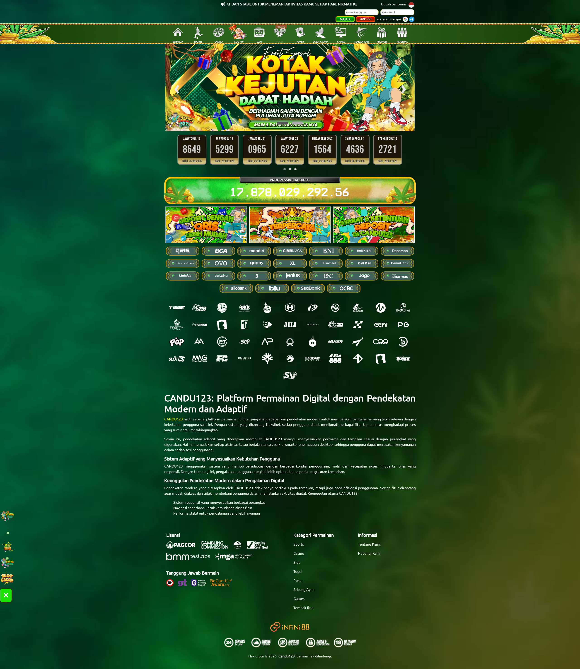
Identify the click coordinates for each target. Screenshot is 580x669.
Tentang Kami (369, 544)
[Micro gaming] (381, 307)
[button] (282, 123)
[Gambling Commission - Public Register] (217, 547)
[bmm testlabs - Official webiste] (190, 559)
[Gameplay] (403, 307)
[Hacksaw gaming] (313, 358)
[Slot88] (177, 358)
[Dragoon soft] (290, 358)
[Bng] (403, 341)
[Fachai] (222, 358)
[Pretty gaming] (177, 324)
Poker (298, 580)
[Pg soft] (403, 324)
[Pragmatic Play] (267, 307)
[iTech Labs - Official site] (240, 547)
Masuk (345, 19)
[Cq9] (381, 341)
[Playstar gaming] (358, 341)
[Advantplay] (267, 341)
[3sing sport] (245, 307)
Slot (296, 562)
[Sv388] (290, 375)
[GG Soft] (290, 307)
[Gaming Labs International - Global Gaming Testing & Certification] (259, 547)
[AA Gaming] (199, 341)
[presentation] (176, 87)
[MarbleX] (358, 324)
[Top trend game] (245, 324)
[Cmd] (199, 307)
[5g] (245, 341)
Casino (298, 553)
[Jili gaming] (290, 324)
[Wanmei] (335, 307)
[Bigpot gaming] (267, 324)
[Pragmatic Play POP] (177, 341)
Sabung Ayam (304, 589)
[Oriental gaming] (335, 324)
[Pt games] (222, 341)
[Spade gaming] (290, 341)
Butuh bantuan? (393, 4)
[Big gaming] (222, 324)
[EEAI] (381, 324)
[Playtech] (313, 307)
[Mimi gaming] (199, 358)
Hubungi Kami (369, 553)
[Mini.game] (199, 324)
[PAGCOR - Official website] (183, 547)
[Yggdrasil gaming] (267, 358)
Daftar (366, 19)
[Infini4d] (358, 358)
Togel (297, 571)
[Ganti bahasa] (411, 4)
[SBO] (177, 307)
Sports (298, 544)
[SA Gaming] (313, 324)
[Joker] (335, 341)
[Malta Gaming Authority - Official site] (236, 559)
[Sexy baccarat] (358, 307)
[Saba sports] (222, 307)
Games (298, 598)
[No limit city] (245, 358)
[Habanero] (313, 341)
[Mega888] (335, 358)
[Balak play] (381, 358)
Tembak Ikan (303, 607)
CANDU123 (173, 419)
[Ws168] (403, 358)
